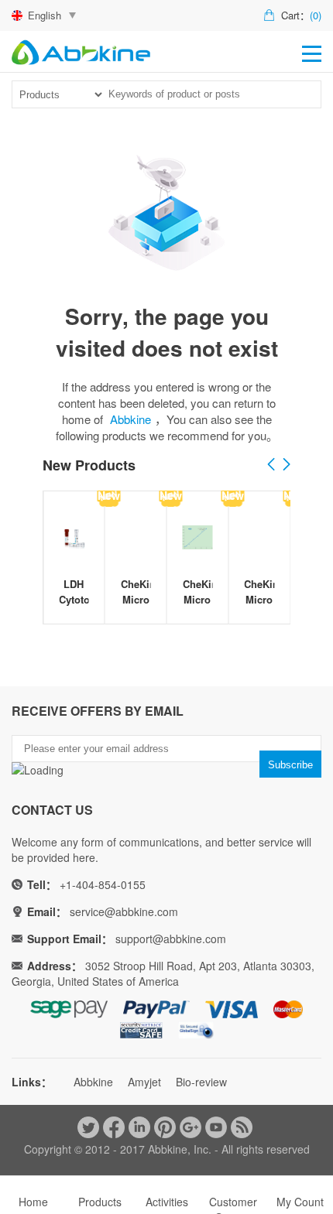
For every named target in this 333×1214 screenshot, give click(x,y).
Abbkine (130, 419)
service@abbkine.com (124, 911)
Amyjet (144, 1081)
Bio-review (201, 1081)
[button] (286, 465)
